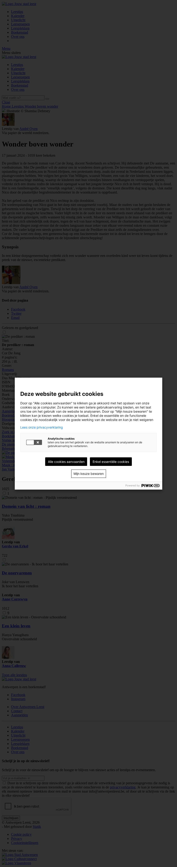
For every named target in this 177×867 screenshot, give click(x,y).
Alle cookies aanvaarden (66, 462)
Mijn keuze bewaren (89, 474)
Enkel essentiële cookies (111, 462)
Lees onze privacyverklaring (41, 427)
